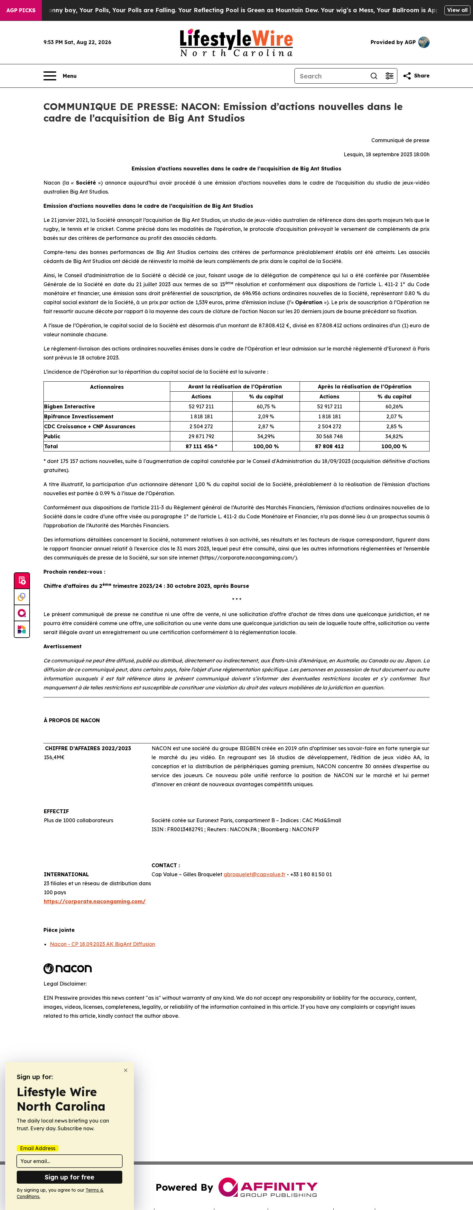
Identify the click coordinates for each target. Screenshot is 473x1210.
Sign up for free (69, 1177)
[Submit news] (21, 581)
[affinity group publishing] (21, 613)
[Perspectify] (21, 597)
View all (457, 10)
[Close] (126, 1070)
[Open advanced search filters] (389, 75)
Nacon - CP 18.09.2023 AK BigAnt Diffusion (102, 944)
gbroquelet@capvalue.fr (254, 874)
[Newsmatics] (21, 629)
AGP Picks (20, 10)
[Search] (374, 75)
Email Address (37, 1148)
